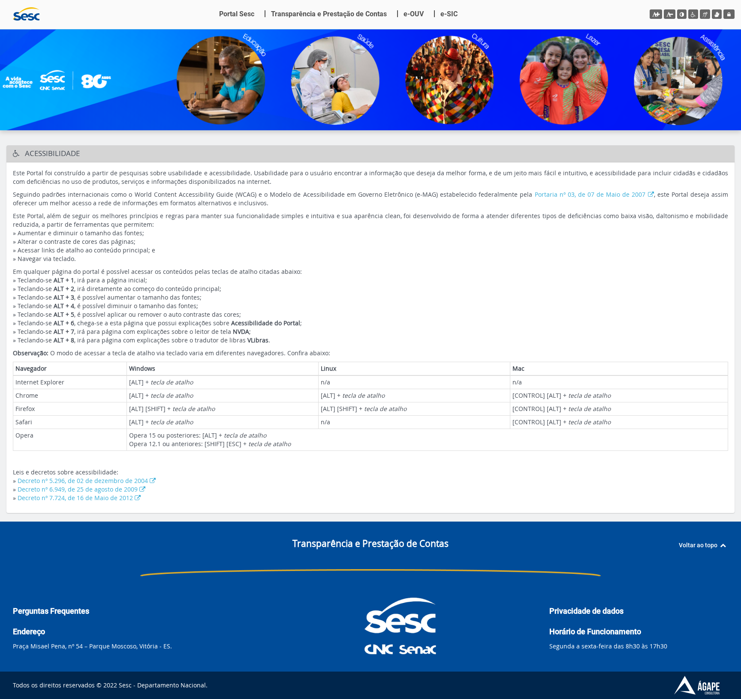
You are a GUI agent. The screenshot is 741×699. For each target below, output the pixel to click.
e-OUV (414, 14)
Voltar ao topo (699, 545)
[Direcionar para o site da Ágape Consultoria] (704, 685)
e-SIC (449, 14)
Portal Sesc (236, 14)
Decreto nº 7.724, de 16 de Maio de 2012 (76, 498)
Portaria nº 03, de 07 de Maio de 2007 (591, 194)
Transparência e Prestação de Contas (329, 14)
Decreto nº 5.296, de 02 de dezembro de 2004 (84, 481)
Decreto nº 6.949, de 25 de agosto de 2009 (78, 489)
